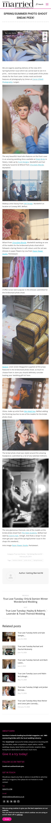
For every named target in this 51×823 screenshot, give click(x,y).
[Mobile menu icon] (47, 4)
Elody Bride (40, 159)
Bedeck (5, 367)
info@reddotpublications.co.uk (13, 797)
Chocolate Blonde (37, 165)
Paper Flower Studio (20, 545)
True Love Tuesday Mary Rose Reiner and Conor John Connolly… (32, 702)
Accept (7, 819)
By (34, 554)
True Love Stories (10, 33)
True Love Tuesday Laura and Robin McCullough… (32, 675)
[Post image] (8, 636)
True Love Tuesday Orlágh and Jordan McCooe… (33, 688)
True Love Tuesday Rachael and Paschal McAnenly (30, 647)
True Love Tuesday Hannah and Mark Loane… (32, 661)
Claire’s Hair (13, 536)
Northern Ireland (17, 560)
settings (20, 815)
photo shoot (27, 560)
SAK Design (28, 203)
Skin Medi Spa (29, 411)
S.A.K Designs (23, 162)
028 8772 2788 (7, 789)
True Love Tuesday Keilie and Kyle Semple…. (31, 634)
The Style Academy (29, 533)
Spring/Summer (37, 560)
